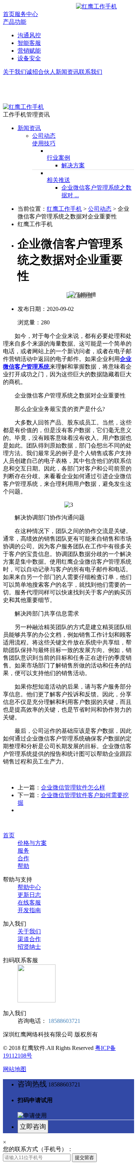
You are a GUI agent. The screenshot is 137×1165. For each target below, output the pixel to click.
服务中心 (26, 14)
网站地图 (14, 1069)
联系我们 (90, 72)
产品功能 (14, 22)
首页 (9, 14)
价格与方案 (32, 843)
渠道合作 (29, 939)
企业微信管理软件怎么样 (73, 787)
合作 (23, 858)
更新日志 (29, 895)
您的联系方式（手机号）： (38, 1149)
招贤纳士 (29, 947)
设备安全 (29, 58)
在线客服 (29, 902)
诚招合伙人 (41, 72)
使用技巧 (44, 143)
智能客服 (29, 43)
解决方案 (73, 165)
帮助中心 (29, 887)
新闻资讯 (67, 72)
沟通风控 (29, 35)
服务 (23, 851)
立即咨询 (33, 1126)
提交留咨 (84, 1157)
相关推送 (58, 180)
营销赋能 (29, 50)
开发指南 (29, 910)
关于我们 (14, 72)
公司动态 (44, 136)
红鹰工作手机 (64, 209)
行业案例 (58, 158)
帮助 (23, 866)
